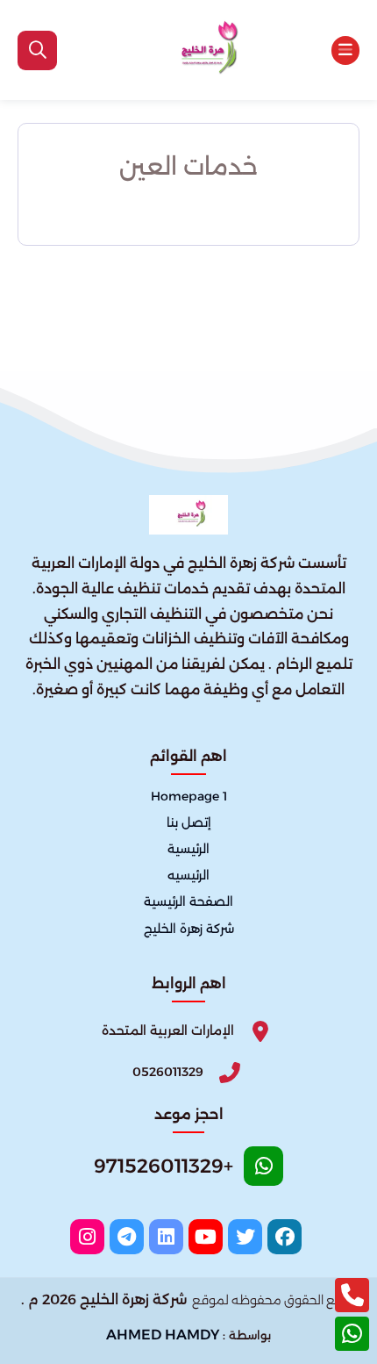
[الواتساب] (352, 1333)
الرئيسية (188, 850)
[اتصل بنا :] (352, 1295)
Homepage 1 (189, 797)
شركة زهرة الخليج (189, 929)
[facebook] (284, 1236)
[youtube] (205, 1236)
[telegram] (127, 1236)
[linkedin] (166, 1236)
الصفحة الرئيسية (188, 902)
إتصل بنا (189, 823)
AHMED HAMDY (162, 1334)
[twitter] (245, 1236)
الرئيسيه (188, 876)
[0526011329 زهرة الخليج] (203, 50)
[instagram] (87, 1236)
